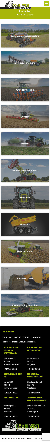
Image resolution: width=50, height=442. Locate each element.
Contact (6, 342)
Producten (7, 337)
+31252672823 (10, 392)
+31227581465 (33, 392)
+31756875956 (10, 416)
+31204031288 (10, 369)
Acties (26, 337)
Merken (17, 337)
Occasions (36, 337)
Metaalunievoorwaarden (24, 342)
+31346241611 (33, 416)
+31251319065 (33, 369)
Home (19, 14)
